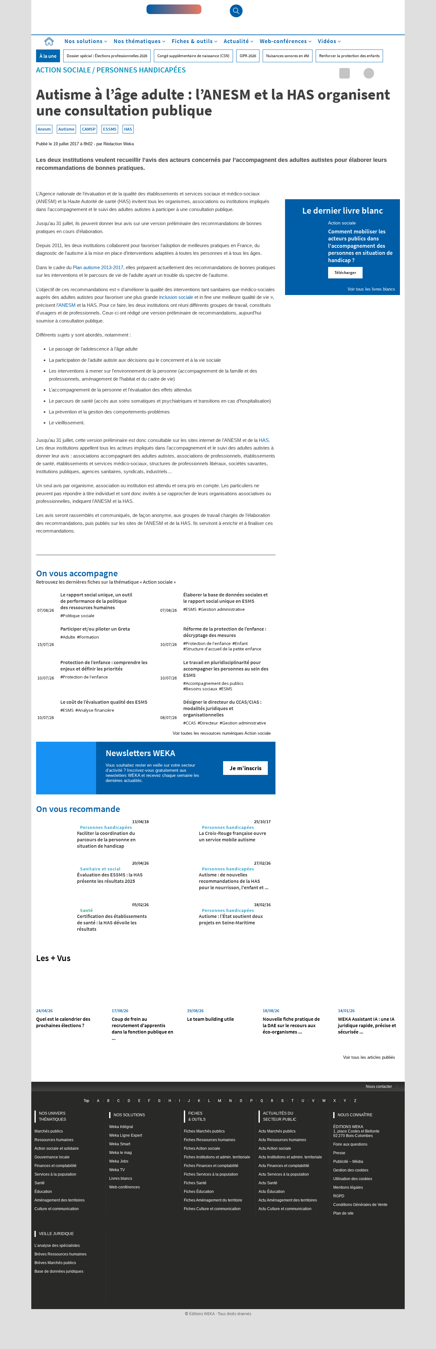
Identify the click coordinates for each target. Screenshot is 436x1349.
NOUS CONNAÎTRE (355, 1115)
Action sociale (63, 70)
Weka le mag (120, 1152)
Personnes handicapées (141, 70)
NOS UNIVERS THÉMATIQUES (52, 1116)
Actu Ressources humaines (282, 1140)
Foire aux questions (350, 1144)
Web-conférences (124, 1187)
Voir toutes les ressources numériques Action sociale (222, 733)
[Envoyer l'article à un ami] (381, 73)
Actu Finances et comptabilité (284, 1165)
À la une (48, 56)
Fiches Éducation (199, 1191)
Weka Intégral (121, 1127)
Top (86, 1100)
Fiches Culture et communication (212, 1209)
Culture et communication (56, 1209)
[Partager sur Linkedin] (344, 73)
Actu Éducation (272, 1191)
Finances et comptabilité (55, 1165)
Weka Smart (119, 1144)
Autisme (66, 129)
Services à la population (55, 1174)
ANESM (67, 305)
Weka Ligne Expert (125, 1135)
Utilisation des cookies (352, 1179)
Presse (339, 1153)
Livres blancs (120, 1178)
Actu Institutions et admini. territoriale (290, 1157)
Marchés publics (48, 1131)
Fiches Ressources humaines (209, 1140)
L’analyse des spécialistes (57, 1245)
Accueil (49, 41)
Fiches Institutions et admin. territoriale (217, 1157)
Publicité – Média (348, 1161)
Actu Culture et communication (285, 1209)
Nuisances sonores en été (287, 55)
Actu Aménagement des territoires (288, 1200)
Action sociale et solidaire (56, 1148)
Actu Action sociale (275, 1148)
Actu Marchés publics (277, 1131)
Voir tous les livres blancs (371, 289)
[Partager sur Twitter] (356, 73)
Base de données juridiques (58, 1271)
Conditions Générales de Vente (360, 1204)
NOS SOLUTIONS (129, 1115)
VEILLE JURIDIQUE (56, 1234)
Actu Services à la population (284, 1174)
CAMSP (88, 129)
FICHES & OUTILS (197, 1116)
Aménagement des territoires (59, 1200)
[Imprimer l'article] (393, 73)
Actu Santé (268, 1183)
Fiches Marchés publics (204, 1131)
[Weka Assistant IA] (174, 9)
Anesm (44, 129)
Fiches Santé (195, 1183)
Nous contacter (379, 1086)
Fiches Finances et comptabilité (211, 1165)
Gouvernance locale (52, 1157)
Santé (86, 910)
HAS (128, 129)
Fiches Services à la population (211, 1174)
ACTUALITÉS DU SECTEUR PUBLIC (280, 1116)
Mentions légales (348, 1187)
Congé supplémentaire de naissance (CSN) (193, 55)
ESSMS (110, 129)
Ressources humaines (53, 1140)
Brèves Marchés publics (55, 1263)
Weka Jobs (118, 1161)
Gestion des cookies (350, 1170)
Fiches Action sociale (202, 1148)
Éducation (43, 1191)
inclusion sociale (176, 297)
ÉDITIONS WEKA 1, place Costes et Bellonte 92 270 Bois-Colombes (356, 1131)
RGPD (338, 1196)
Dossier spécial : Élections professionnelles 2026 (107, 55)
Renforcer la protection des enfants (349, 55)
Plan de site (343, 1213)
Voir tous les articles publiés (369, 1057)
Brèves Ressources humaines (60, 1254)
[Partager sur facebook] (369, 73)
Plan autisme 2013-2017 (98, 267)
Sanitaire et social (100, 868)
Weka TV (117, 1170)
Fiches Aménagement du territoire (213, 1200)
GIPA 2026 (248, 55)
